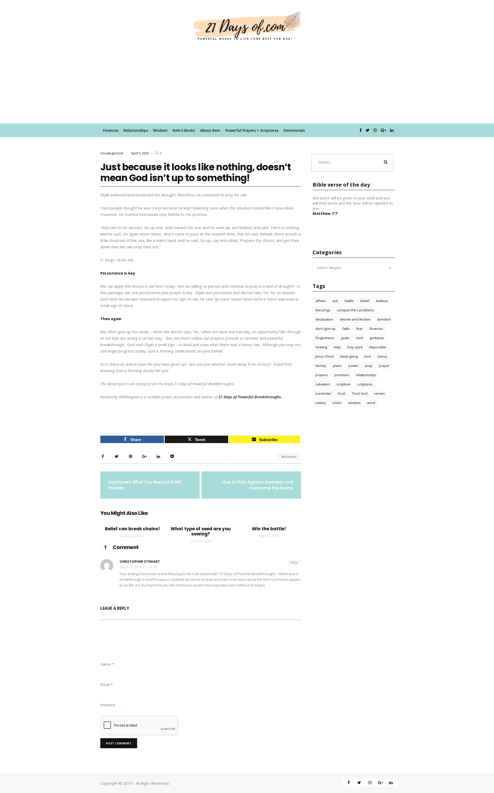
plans (337, 365)
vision (337, 402)
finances (376, 328)
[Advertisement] (247, 85)
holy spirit (355, 347)
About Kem (210, 130)
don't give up (325, 328)
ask (335, 300)
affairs (320, 300)
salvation (322, 384)
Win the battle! (269, 529)
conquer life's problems (355, 310)
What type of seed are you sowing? (201, 531)
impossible (377, 347)
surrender (323, 393)
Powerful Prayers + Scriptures (251, 130)
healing (321, 347)
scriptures (365, 384)
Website (107, 704)
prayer (384, 365)
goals (345, 338)
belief (364, 300)
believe (382, 300)
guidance (376, 338)
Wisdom (160, 130)
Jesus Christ (324, 356)
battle (349, 300)
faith (345, 328)
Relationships (135, 130)
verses (379, 393)
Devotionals (294, 130)
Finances (110, 130)
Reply (294, 562)
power (353, 365)
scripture (343, 384)
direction (384, 319)
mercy (382, 356)
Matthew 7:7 (325, 213)
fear (359, 328)
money (320, 365)
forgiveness (324, 338)
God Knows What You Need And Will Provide (144, 485)
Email (106, 684)
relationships (366, 375)
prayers (321, 375)
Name (107, 664)
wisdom (354, 402)
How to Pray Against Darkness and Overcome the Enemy (257, 485)
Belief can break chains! (132, 529)
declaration (324, 319)
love (367, 356)
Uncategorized (111, 153)
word (371, 402)
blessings (322, 310)
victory (320, 402)
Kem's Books (184, 130)
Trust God (359, 393)
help (337, 347)
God (359, 338)
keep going (349, 356)
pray (368, 365)
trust (341, 393)
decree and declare (355, 319)
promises (341, 375)
